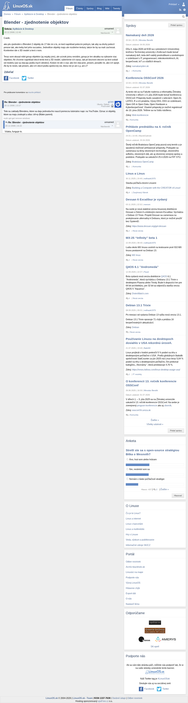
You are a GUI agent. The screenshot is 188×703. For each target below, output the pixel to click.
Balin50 (147, 348)
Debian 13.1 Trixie (138, 305)
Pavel (146, 272)
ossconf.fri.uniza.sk (141, 410)
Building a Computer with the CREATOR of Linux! (156, 188)
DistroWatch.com (140, 293)
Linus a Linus (135, 173)
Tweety (116, 8)
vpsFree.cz (103, 701)
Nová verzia (138, 231)
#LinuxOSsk (164, 678)
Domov (7, 14)
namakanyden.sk (140, 66)
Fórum (69, 8)
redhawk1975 (150, 178)
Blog (99, 8)
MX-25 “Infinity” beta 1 (141, 237)
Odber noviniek (134, 698)
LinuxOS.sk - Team (82, 698)
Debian (135, 327)
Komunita (137, 71)
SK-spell (155, 646)
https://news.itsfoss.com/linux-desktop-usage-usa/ (156, 369)
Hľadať (183, 16)
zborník (167, 405)
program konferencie (147, 405)
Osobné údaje (119, 698)
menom (147, 204)
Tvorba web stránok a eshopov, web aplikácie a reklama (165, 639)
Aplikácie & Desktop (34, 14)
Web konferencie (140, 115)
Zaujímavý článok (140, 192)
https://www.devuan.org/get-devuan (149, 226)
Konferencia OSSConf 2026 (145, 77)
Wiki (107, 8)
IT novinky (137, 374)
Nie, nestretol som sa (139, 469)
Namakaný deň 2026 (140, 35)
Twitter (30, 78)
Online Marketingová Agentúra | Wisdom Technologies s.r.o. (144, 639)
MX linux (136, 255)
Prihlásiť (173, 4)
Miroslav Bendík (146, 40)
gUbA (111, 102)
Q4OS (164, 276)
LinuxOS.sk (18, 5)
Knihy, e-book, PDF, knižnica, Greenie (155, 630)
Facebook (14, 78)
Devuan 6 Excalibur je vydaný (146, 199)
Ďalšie (154, 420)
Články (79, 8)
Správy (90, 8)
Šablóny (184, 9)
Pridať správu (176, 25)
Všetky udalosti (154, 424)
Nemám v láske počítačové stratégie (146, 479)
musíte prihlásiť (34, 92)
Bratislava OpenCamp (143, 162)
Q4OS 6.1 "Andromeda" (142, 266)
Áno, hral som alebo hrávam (143, 459)
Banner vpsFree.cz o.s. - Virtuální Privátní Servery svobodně (155, 623)
